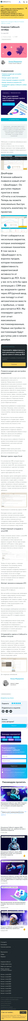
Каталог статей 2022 (6, 983)
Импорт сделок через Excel (10, 78)
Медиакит (14, 725)
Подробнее (14, 364)
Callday (2, 954)
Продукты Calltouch (7, 698)
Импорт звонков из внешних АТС (12, 82)
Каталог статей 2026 (6, 993)
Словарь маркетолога (6, 964)
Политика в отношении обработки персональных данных (11, 997)
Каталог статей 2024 (6, 988)
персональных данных (20, 772)
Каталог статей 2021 (6, 981)
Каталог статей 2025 (6, 991)
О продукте (4, 942)
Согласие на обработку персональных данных (9, 999)
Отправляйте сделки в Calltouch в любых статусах (14, 85)
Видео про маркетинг (6, 966)
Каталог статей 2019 (6, 976)
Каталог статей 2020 (6, 979)
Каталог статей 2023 (6, 986)
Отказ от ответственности (6, 1001)
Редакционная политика (5, 1005)
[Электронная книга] (14, 102)
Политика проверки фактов (6, 1003)
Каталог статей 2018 (6, 974)
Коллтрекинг (4, 944)
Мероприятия (4, 952)
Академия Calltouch (6, 961)
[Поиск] (24, 2)
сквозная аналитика (7, 39)
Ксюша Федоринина (15, 61)
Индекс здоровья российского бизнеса (6, 969)
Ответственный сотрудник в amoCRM (13, 80)
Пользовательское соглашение (7, 1007)
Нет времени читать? (14, 119)
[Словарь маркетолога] (19, 2)
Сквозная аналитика (6, 947)
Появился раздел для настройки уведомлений (11, 74)
